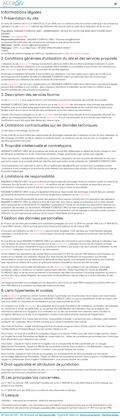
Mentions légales (110, 415)
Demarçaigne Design (90, 415)
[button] (116, 4)
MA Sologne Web (19, 37)
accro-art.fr (24, 26)
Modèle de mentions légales (75, 54)
